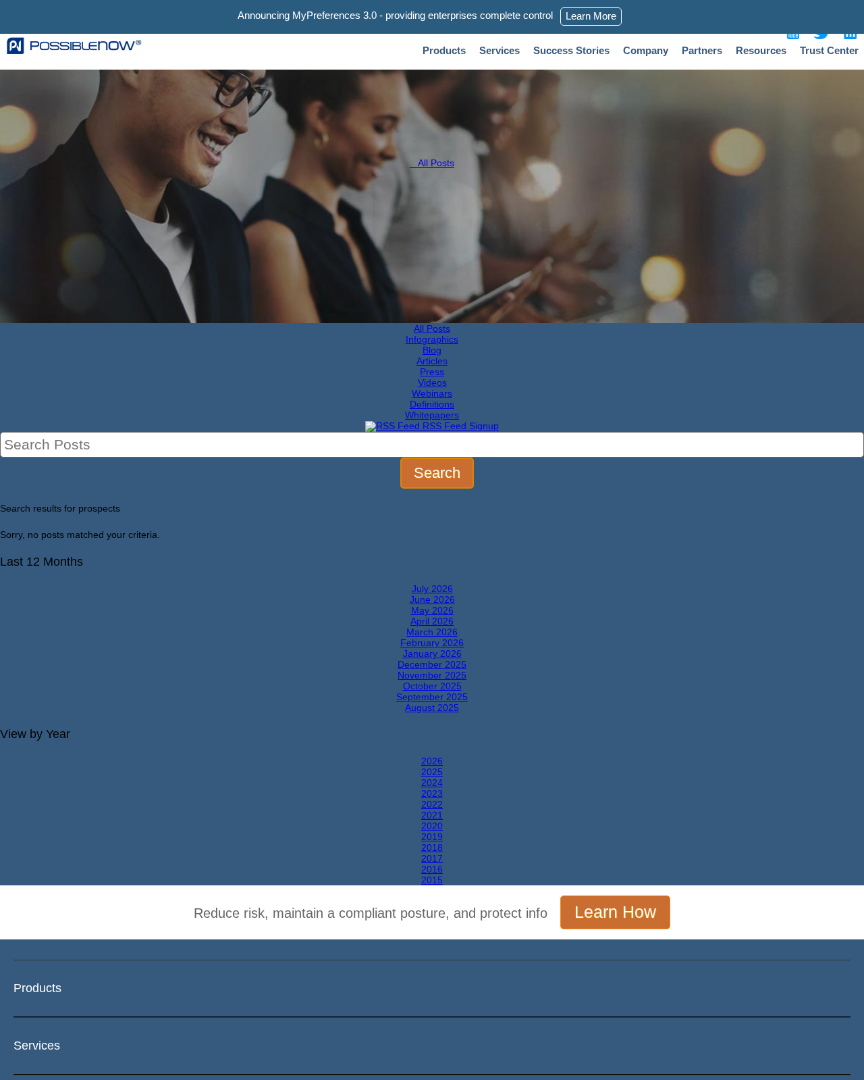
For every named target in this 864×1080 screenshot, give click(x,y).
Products (444, 50)
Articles (432, 360)
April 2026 (432, 621)
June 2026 (432, 599)
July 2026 (432, 588)
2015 (432, 880)
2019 (432, 836)
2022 (432, 804)
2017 (432, 858)
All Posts (432, 162)
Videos (432, 382)
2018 (432, 847)
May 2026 (432, 610)
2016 (432, 869)
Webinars (432, 393)
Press (432, 371)
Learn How (615, 912)
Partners (702, 50)
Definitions (432, 404)
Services (499, 50)
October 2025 (432, 686)
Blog (432, 350)
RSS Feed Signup (459, 425)
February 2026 (432, 642)
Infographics (432, 339)
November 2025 (432, 675)
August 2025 (432, 707)
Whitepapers (432, 415)
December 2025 (432, 664)
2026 (432, 761)
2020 (432, 825)
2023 (432, 793)
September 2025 (432, 696)
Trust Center (829, 50)
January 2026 (432, 653)
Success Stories (571, 50)
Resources (761, 50)
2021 (432, 815)
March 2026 (432, 632)
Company (645, 50)
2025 (432, 771)
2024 (432, 782)
